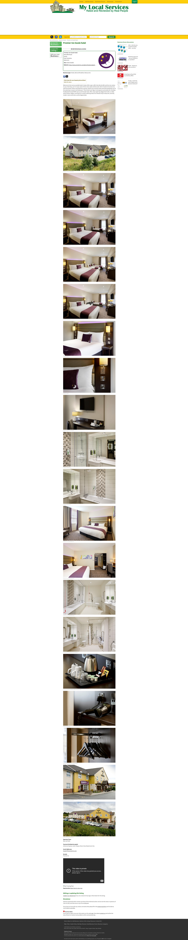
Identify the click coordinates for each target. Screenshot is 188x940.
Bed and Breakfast (79, 73)
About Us (70, 921)
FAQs (65, 924)
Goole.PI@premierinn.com (70, 851)
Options (81, 921)
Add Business (76, 921)
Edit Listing (87, 921)
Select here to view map (76, 888)
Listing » (54, 50)
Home (65, 921)
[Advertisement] (94, 24)
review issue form (102, 906)
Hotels (72, 73)
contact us (102, 913)
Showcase (92, 921)
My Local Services (77, 927)
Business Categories (103, 924)
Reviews (84, 924)
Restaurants (88, 73)
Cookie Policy (73, 924)
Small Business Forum (92, 924)
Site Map (79, 924)
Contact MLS (99, 921)
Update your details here (69, 896)
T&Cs (68, 924)
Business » (55, 44)
